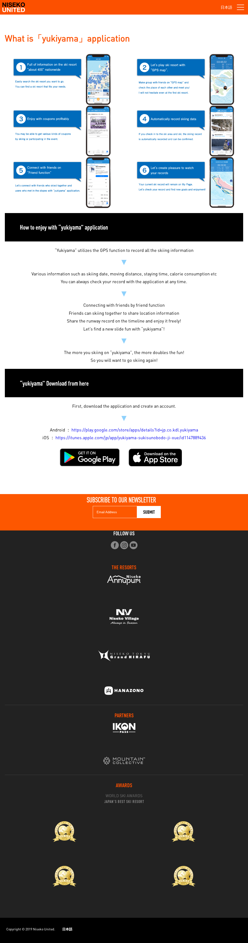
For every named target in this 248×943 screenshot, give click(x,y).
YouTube (133, 545)
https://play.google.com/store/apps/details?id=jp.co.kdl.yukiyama (134, 429)
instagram (124, 545)
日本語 (226, 7)
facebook (114, 545)
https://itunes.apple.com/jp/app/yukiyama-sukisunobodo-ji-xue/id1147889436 (130, 437)
